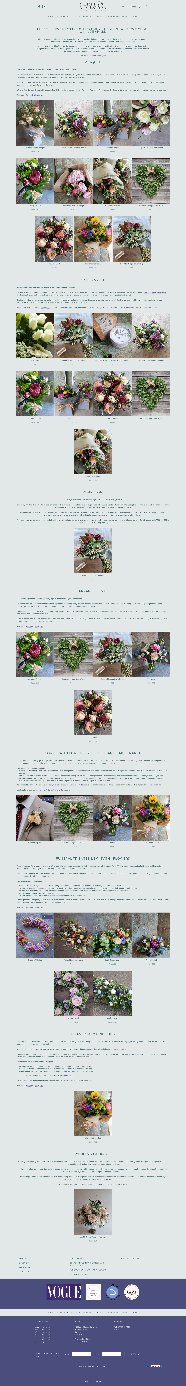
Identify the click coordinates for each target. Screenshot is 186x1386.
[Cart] (147, 6)
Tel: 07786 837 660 (122, 1327)
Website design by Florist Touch (93, 1366)
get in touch (99, 1184)
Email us (118, 1329)
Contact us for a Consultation (59, 790)
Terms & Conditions (83, 1339)
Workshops (24, 1272)
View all (23, 1258)
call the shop (22, 902)
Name (67, 1354)
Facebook (92, 56)
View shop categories (93, 1381)
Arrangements (77, 1258)
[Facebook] (39, 6)
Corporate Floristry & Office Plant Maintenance (87, 1264)
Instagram (102, 56)
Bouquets (24, 1263)
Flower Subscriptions (80, 1274)
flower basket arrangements (155, 292)
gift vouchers (45, 308)
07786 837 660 (130, 7)
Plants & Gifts (68, 1075)
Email (96, 1354)
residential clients (80, 785)
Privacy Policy (81, 1342)
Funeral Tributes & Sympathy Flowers (88, 1270)
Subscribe (134, 1354)
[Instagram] (44, 6)
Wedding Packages (130, 1258)
